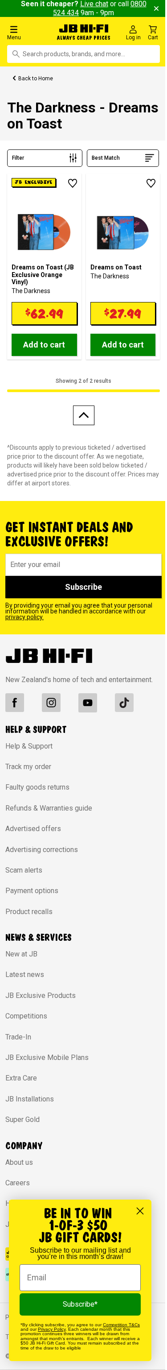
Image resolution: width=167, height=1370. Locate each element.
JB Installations (29, 1099)
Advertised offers (33, 828)
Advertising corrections (41, 849)
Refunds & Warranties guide (48, 808)
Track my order (28, 766)
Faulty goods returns (37, 787)
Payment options (31, 890)
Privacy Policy (51, 1329)
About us (19, 1162)
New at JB (21, 954)
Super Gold (22, 1119)
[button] (28, 32)
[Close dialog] (140, 1211)
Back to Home (35, 78)
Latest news (24, 974)
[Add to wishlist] (72, 183)
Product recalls (29, 911)
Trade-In (18, 1037)
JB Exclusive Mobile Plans (47, 1057)
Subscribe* (80, 1304)
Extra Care (21, 1078)
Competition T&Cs (121, 1324)
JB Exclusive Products (40, 995)
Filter (18, 158)
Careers (17, 1183)
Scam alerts (23, 870)
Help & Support (29, 746)
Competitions (26, 1016)
